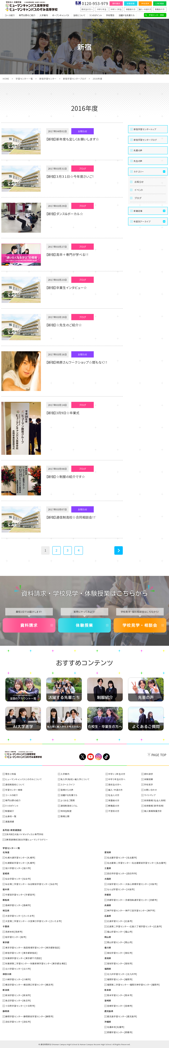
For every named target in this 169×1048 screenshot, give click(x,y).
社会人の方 (113, 795)
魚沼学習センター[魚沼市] (18, 1000)
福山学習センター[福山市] (120, 931)
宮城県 (6, 873)
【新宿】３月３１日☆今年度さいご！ (70, 176)
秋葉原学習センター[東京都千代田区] (23, 958)
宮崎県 (107, 1000)
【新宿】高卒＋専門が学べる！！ (67, 254)
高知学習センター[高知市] (120, 963)
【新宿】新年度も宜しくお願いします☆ (72, 139)
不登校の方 (113, 811)
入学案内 (43, 15)
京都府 (107, 894)
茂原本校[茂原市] (14, 931)
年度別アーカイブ (142, 221)
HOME (6, 78)
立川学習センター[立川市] (18, 968)
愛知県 (107, 852)
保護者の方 (131, 9)
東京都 (6, 942)
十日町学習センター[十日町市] (20, 1005)
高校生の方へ (87, 9)
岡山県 (107, 937)
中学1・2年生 (116, 9)
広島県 (107, 915)
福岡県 (107, 968)
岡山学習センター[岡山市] (120, 942)
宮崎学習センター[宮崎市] (120, 1005)
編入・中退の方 (145, 9)
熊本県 (107, 989)
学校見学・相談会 (140, 625)
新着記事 (138, 210)
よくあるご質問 (68, 800)
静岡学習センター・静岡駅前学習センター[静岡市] (29, 1016)
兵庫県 (107, 905)
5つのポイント (96, 15)
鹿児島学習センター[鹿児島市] (122, 1016)
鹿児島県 (108, 1011)
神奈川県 (7, 974)
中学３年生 (101, 9)
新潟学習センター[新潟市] (18, 995)
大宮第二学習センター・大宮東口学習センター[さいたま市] (33, 921)
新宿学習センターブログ (74, 78)
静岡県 (6, 1011)
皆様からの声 (67, 789)
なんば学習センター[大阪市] (121, 889)
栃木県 (6, 889)
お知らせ (139, 181)
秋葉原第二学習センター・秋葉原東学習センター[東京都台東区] (36, 963)
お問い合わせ (150, 789)
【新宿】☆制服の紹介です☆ (65, 476)
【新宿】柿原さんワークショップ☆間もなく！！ (76, 362)
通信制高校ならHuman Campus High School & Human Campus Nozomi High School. (76, 1044)
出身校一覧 (10, 816)
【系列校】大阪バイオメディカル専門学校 (24, 834)
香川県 (107, 947)
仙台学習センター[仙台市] (18, 878)
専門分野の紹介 (13, 800)
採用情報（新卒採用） (154, 805)
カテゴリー (139, 171)
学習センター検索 (156, 15)
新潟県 (6, 989)
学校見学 (145, 3)
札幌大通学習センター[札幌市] (20, 857)
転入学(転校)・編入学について (75, 779)
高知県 (107, 958)
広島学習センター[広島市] (120, 921)
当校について (79, 15)
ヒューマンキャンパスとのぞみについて (23, 779)
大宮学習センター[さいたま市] (20, 915)
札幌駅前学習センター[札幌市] (20, 862)
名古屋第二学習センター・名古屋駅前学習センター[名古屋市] (136, 862)
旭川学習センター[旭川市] (18, 868)
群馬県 (6, 899)
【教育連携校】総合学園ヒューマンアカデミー (26, 839)
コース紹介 (10, 15)
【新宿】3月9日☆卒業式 (62, 412)
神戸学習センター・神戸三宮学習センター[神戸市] (131, 910)
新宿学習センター (47, 78)
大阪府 (107, 878)
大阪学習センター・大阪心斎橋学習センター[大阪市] (132, 884)
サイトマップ (150, 795)
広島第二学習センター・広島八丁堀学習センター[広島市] (134, 926)
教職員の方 (160, 9)
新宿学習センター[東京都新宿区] (21, 952)
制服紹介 (9, 811)
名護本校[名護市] (115, 1027)
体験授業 (131, 3)
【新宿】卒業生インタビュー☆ (66, 287)
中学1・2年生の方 (116, 773)
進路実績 (9, 821)
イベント (138, 190)
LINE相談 (160, 3)
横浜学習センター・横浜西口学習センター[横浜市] (29, 984)
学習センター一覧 (24, 78)
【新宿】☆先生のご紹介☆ (64, 325)
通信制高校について (15, 784)
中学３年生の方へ (116, 779)
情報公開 (65, 816)
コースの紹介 (11, 795)
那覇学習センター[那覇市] (120, 1032)
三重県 (107, 868)
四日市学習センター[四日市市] (122, 873)
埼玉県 (6, 910)
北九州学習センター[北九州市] (122, 974)
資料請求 (116, 3)
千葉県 (6, 926)
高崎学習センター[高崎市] (18, 905)
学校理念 (110, 15)
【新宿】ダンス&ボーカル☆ (64, 213)
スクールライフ (68, 784)
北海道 (6, 852)
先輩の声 (138, 150)
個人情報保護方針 (153, 811)
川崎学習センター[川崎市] (18, 979)
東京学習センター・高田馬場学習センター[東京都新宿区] (32, 947)
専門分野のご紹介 (27, 15)
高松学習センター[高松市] (120, 952)
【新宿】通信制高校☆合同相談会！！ (71, 517)
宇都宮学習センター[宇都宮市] (20, 894)
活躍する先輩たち (127, 15)
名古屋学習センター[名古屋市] (122, 857)
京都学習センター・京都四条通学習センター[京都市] (132, 899)
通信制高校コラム (69, 805)
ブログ (137, 198)
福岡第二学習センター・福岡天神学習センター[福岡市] (133, 984)
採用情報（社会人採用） (155, 800)
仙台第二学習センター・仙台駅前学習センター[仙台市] (31, 884)
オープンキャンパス (60, 15)
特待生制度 (66, 811)
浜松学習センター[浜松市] (18, 1021)
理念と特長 (10, 773)
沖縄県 (107, 1021)
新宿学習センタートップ (145, 129)
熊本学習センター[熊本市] (120, 995)
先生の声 (138, 161)
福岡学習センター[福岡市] (120, 979)
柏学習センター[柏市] (15, 937)
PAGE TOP (158, 754)
